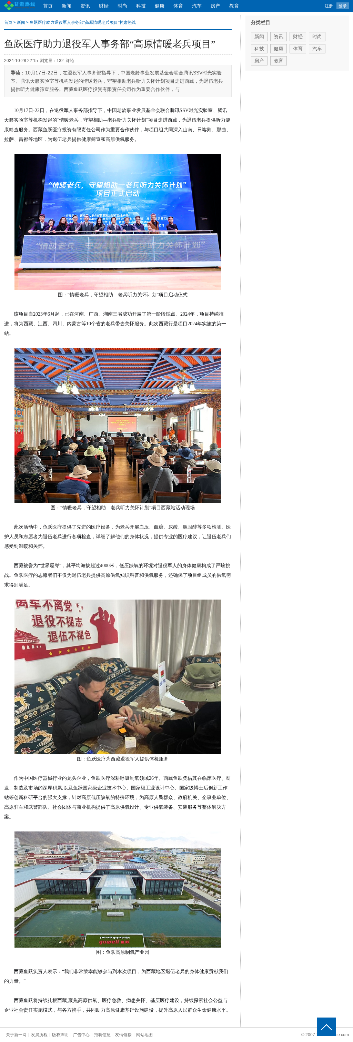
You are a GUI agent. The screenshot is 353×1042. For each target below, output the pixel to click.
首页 (48, 6)
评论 (70, 60)
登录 (343, 5)
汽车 (197, 6)
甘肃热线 (127, 22)
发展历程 (39, 1034)
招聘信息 (102, 1034)
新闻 (66, 6)
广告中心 (81, 1034)
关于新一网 (16, 1034)
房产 (215, 6)
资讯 (85, 6)
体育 (178, 6)
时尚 (122, 6)
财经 (104, 6)
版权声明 (60, 1034)
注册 (329, 5)
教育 (234, 6)
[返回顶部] (326, 1027)
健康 (159, 6)
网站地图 (144, 1034)
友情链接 (123, 1034)
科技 (141, 6)
